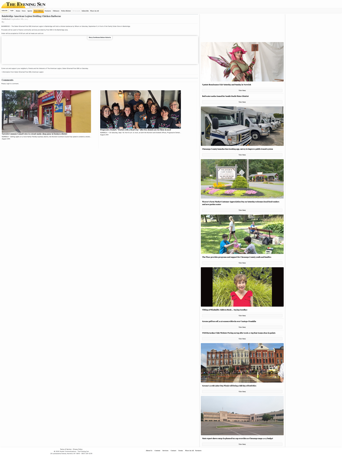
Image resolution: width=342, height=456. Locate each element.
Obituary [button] (56, 11)
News (24, 11)
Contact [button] (174, 450)
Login (12, 10)
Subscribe (4, 10)
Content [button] (158, 450)
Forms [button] (180, 450)
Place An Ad (94, 11)
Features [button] (48, 11)
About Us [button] (149, 450)
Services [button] (165, 450)
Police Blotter (66, 11)
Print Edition (38, 11)
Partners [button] (198, 450)
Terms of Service (65, 449)
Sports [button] (30, 11)
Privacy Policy (77, 449)
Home (18, 11)
